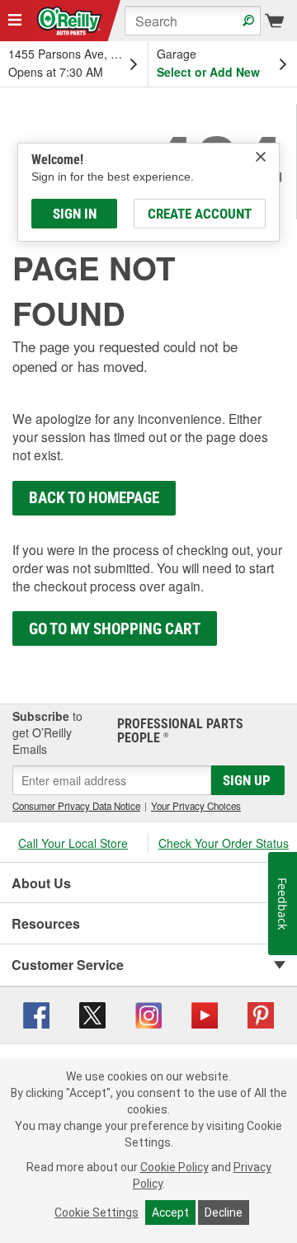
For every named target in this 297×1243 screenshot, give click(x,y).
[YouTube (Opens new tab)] (204, 1013)
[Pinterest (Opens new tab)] (261, 1013)
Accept (170, 1212)
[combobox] (193, 20)
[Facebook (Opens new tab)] (36, 1013)
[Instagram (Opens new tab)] (148, 1013)
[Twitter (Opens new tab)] (92, 1013)
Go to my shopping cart (114, 628)
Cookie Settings (96, 1212)
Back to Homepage (94, 497)
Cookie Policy (174, 1167)
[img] (261, 157)
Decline (224, 1212)
